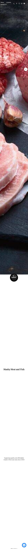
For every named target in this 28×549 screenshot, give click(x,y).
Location (8, 2)
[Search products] (26, 69)
